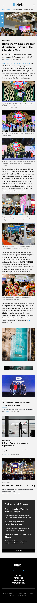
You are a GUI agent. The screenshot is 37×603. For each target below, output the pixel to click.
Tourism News (6, 9)
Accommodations (17, 9)
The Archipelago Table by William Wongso (16, 510)
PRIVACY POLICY (18, 583)
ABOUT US (19, 576)
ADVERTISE (18, 578)
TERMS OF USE (18, 580)
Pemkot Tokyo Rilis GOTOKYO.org (18, 485)
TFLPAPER (16, 593)
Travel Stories (28, 9)
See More (18, 550)
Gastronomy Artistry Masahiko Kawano (14, 523)
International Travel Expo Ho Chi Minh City (16, 63)
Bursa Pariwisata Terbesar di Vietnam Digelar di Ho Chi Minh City (18, 47)
